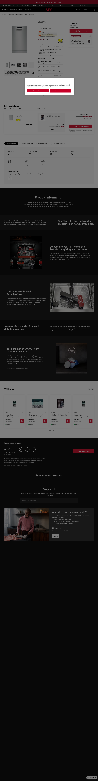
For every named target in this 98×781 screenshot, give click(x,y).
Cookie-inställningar (37, 90)
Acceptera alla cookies (60, 90)
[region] (49, 86)
